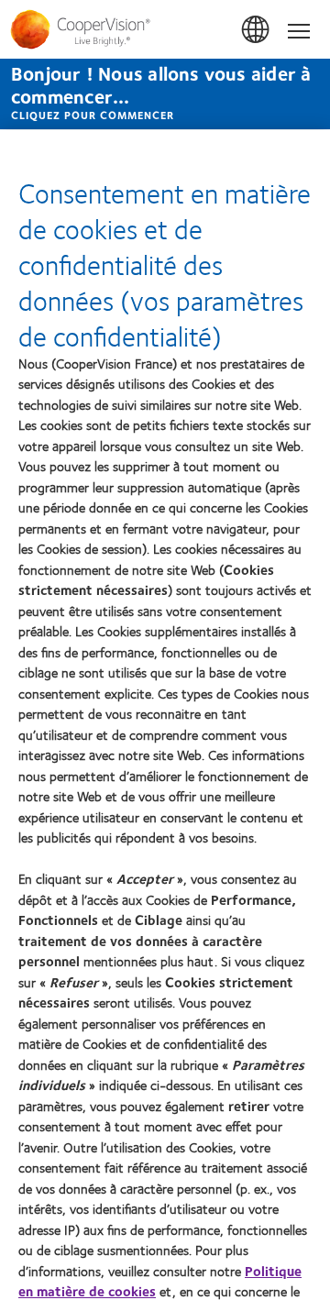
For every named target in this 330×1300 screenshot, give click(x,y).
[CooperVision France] (165, 29)
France (256, 30)
